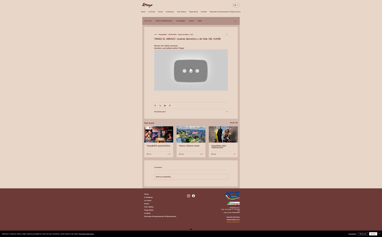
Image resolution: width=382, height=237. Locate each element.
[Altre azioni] (226, 34)
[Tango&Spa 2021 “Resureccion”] (223, 134)
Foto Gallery (148, 207)
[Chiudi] (379, 233)
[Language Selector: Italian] (236, 5)
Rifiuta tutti (363, 234)
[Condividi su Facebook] (155, 105)
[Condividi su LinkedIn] (165, 105)
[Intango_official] (189, 196)
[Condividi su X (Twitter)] (160, 105)
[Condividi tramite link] (170, 105)
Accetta (373, 234)
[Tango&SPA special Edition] (158, 134)
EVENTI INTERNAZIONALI (164, 21)
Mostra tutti (234, 123)
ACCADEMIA (180, 21)
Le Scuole (147, 200)
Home (146, 194)
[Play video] (191, 70)
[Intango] (193, 196)
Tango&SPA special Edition (158, 146)
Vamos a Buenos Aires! (189, 146)
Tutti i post (148, 21)
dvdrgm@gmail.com (235, 221)
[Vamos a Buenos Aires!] (191, 134)
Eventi (146, 204)
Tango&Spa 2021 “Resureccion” (218, 147)
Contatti (147, 213)
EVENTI (191, 21)
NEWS (200, 21)
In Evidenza (148, 197)
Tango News (148, 210)
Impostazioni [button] (352, 234)
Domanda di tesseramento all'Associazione (154, 216)
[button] (160, 11)
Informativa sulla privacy (86, 234)
